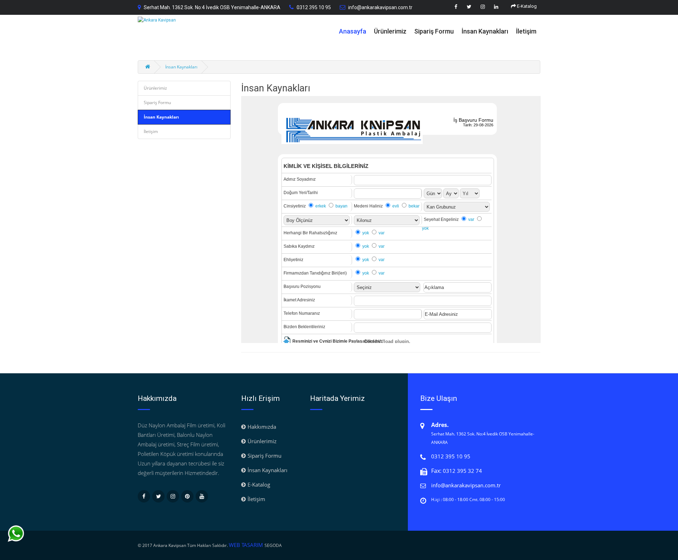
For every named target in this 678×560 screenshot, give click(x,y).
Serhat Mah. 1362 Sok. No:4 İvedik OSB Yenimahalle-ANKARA (212, 7)
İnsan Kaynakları (485, 31)
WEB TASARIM (246, 544)
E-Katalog (526, 6)
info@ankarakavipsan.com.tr (380, 7)
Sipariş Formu (434, 31)
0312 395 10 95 (314, 7)
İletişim (526, 31)
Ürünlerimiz (390, 31)
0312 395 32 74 (462, 470)
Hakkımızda (262, 426)
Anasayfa (352, 31)
